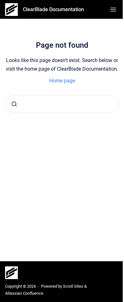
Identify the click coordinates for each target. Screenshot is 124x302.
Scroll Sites (73, 286)
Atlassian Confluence (24, 293)
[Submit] (14, 104)
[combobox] (62, 104)
